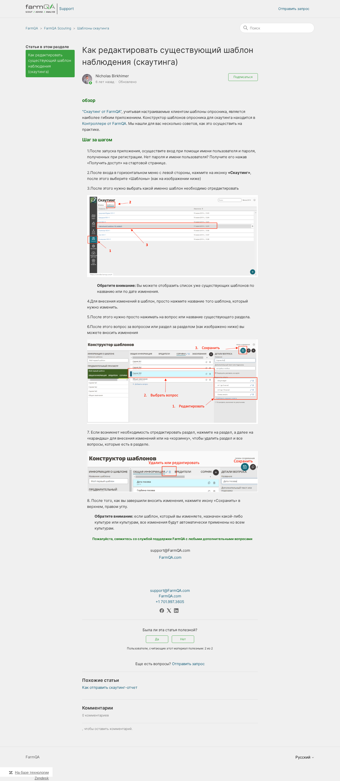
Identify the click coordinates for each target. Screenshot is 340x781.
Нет (183, 639)
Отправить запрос (293, 8)
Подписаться (243, 77)
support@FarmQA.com (170, 590)
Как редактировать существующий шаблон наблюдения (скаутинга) (49, 63)
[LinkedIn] (176, 610)
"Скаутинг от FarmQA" (101, 111)
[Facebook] (162, 610)
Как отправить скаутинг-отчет (109, 687)
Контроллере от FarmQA (104, 123)
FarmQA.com (170, 557)
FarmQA (32, 28)
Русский (303, 757)
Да (157, 639)
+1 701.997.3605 (170, 601)
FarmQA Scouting (57, 28)
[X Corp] (169, 610)
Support (66, 8)
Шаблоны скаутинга (93, 28)
